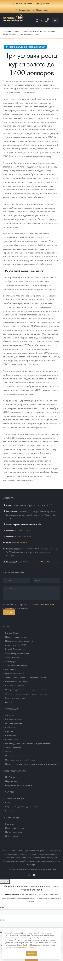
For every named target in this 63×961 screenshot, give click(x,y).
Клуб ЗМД (10, 727)
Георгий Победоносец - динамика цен (22, 806)
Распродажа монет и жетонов (18, 785)
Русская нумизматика (14, 673)
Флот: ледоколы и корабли (17, 681)
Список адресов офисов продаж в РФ (23, 524)
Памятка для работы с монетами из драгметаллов (27, 743)
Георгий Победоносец (15, 649)
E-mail (2, 919)
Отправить (9, 612)
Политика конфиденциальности (19, 755)
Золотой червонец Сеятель (17, 653)
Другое (8, 701)
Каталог (8, 626)
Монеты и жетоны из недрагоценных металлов (26, 693)
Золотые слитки (12, 657)
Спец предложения (14, 770)
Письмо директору (13, 832)
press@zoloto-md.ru (51, 561)
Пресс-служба (11, 836)
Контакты (9, 824)
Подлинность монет (14, 723)
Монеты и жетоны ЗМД (15, 645)
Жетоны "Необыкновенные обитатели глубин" (25, 677)
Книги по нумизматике (15, 697)
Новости (8, 792)
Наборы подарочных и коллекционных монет (25, 689)
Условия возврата (13, 747)
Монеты (8, 751)
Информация (11, 708)
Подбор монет (11, 777)
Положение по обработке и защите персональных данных (31, 763)
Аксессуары (10, 661)
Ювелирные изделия (14, 685)
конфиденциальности (29, 947)
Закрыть (4, 881)
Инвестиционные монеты (16, 637)
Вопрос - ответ (11, 739)
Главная (7, 31)
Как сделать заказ (13, 719)
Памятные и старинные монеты (19, 641)
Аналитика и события (14, 798)
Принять (31, 953)
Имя (2, 907)
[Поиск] (37, 21)
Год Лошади (10, 669)
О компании (11, 817)
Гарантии (9, 731)
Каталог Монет (12, 632)
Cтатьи (8, 802)
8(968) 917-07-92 (30, 561)
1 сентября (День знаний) (16, 665)
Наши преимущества (14, 828)
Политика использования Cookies (20, 759)
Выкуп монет (11, 735)
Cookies (8, 947)
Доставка (9, 715)
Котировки (10, 810)
